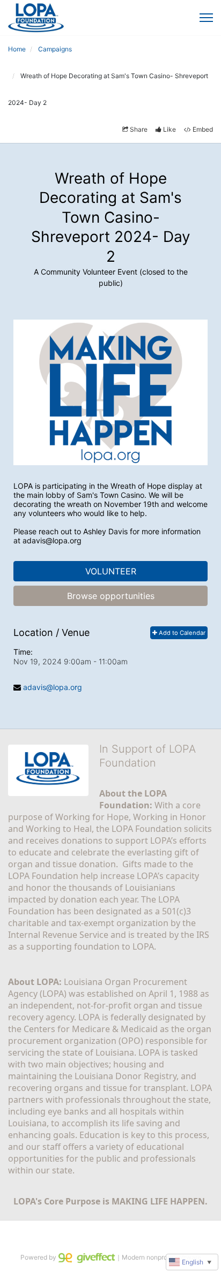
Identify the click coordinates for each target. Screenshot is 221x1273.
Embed (203, 129)
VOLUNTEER (110, 571)
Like (169, 129)
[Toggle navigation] (206, 18)
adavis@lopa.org (52, 687)
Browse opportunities (110, 595)
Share (139, 129)
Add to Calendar (181, 633)
